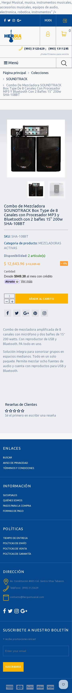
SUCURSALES (10, 495)
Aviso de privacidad (15, 463)
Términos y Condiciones (18, 468)
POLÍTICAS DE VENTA (15, 548)
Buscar (7, 457)
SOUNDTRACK (16, 79)
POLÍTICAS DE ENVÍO (14, 543)
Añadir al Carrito (41, 299)
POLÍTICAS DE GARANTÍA (17, 553)
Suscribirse (13, 666)
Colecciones (40, 73)
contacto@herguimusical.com (27, 597)
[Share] (7, 313)
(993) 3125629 (34, 48)
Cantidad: (10, 271)
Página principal (14, 73)
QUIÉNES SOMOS (12, 500)
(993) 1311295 (58, 48)
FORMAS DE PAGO (13, 511)
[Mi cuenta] (48, 33)
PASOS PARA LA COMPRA (17, 505)
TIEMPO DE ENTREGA (15, 538)
